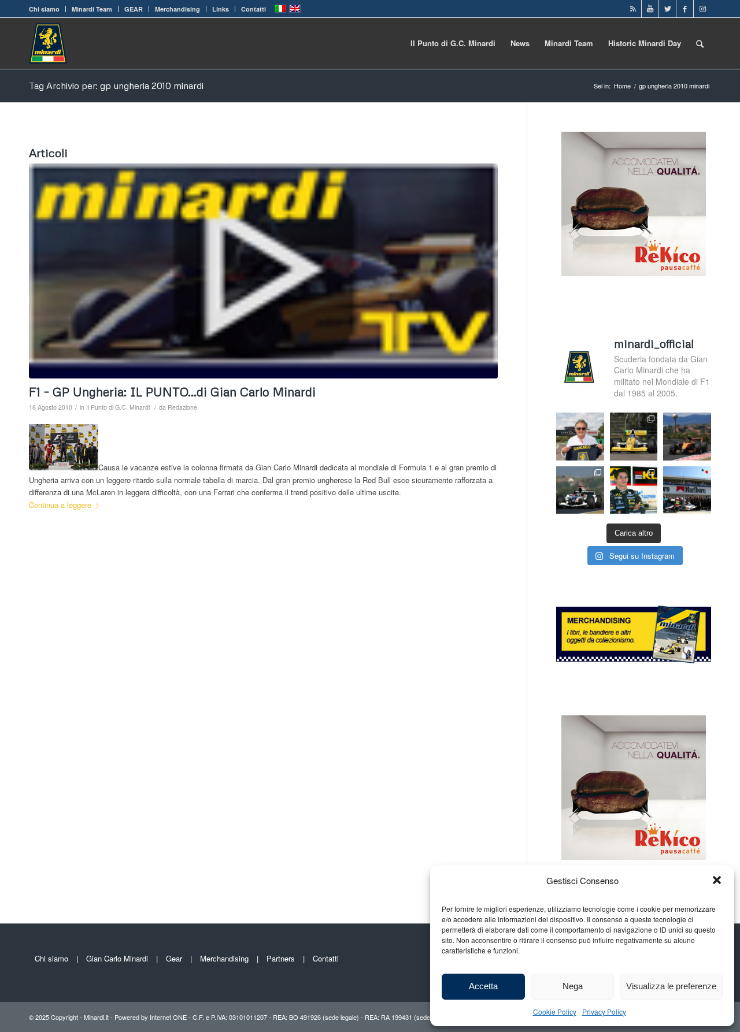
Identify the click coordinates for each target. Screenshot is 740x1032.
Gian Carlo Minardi (117, 958)
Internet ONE (168, 1017)
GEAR (133, 9)
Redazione (182, 407)
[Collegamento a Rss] (632, 8)
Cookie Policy (554, 1011)
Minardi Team (92, 9)
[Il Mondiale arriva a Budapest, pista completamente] (580, 490)
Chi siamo (44, 9)
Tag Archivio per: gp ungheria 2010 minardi (116, 85)
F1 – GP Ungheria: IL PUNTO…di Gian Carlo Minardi (172, 391)
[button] (717, 880)
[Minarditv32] (263, 271)
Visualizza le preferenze (671, 986)
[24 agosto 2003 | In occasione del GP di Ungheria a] (687, 490)
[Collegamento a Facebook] (684, 8)
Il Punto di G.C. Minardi (118, 407)
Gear (174, 958)
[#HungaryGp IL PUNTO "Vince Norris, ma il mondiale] (687, 437)
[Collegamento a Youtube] (650, 8)
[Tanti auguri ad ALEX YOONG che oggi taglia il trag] (634, 490)
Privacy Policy (604, 1011)
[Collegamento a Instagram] (702, 8)
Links (220, 9)
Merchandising (177, 9)
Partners (281, 958)
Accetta (483, 986)
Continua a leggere (60, 504)
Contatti (253, 9)
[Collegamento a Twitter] (667, 8)
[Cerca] (700, 43)
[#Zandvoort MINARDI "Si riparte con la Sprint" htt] (580, 437)
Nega (573, 986)
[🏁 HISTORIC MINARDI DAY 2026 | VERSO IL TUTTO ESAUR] (634, 437)
